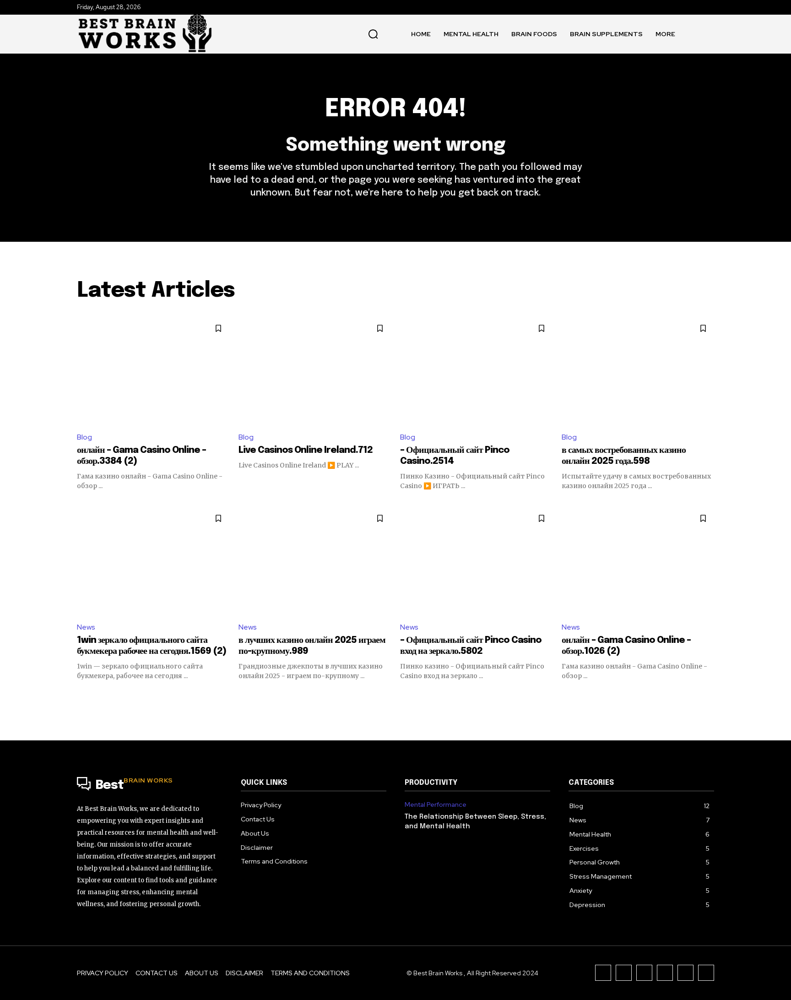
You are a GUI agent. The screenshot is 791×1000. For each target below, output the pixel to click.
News (86, 627)
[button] (373, 34)
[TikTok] (644, 973)
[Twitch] (665, 973)
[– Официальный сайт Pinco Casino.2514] (476, 370)
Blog (84, 437)
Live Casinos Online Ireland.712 (305, 450)
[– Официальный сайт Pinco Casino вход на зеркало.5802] (476, 560)
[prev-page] (82, 697)
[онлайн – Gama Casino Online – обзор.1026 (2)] (638, 560)
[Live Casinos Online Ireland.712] (314, 370)
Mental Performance (435, 805)
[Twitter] (685, 973)
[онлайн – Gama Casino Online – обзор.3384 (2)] (153, 370)
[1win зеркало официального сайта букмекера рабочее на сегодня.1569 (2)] (153, 560)
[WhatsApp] (706, 973)
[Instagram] (624, 973)
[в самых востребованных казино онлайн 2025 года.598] (638, 370)
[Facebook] (603, 973)
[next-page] (708, 697)
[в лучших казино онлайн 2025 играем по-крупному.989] (314, 560)
